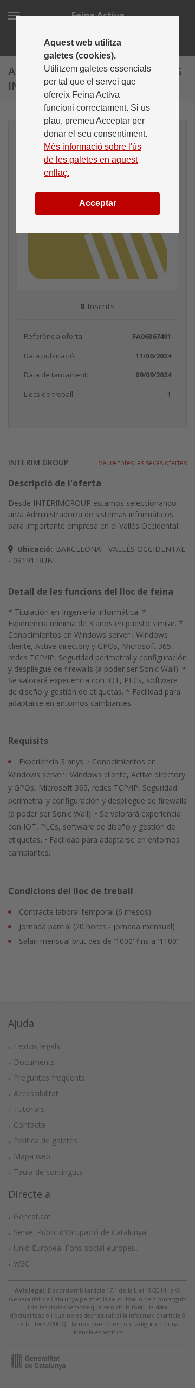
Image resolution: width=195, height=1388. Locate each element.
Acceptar (97, 203)
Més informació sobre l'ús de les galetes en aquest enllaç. (92, 159)
